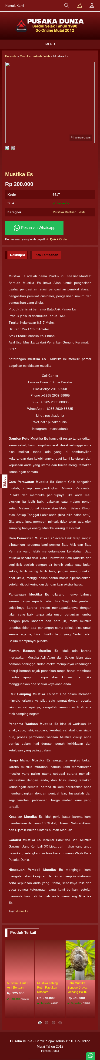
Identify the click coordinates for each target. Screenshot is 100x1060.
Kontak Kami (14, 5)
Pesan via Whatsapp (37, 228)
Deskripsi (17, 255)
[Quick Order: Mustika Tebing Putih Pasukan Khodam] (62, 976)
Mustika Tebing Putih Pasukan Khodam (47, 987)
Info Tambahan (46, 255)
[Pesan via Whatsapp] (79, 5)
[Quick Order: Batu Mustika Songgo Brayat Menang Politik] (92, 976)
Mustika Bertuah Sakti (69, 212)
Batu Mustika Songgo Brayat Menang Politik (77, 987)
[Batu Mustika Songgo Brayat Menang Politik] (80, 960)
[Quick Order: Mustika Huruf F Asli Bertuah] (31, 976)
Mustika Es (22, 911)
